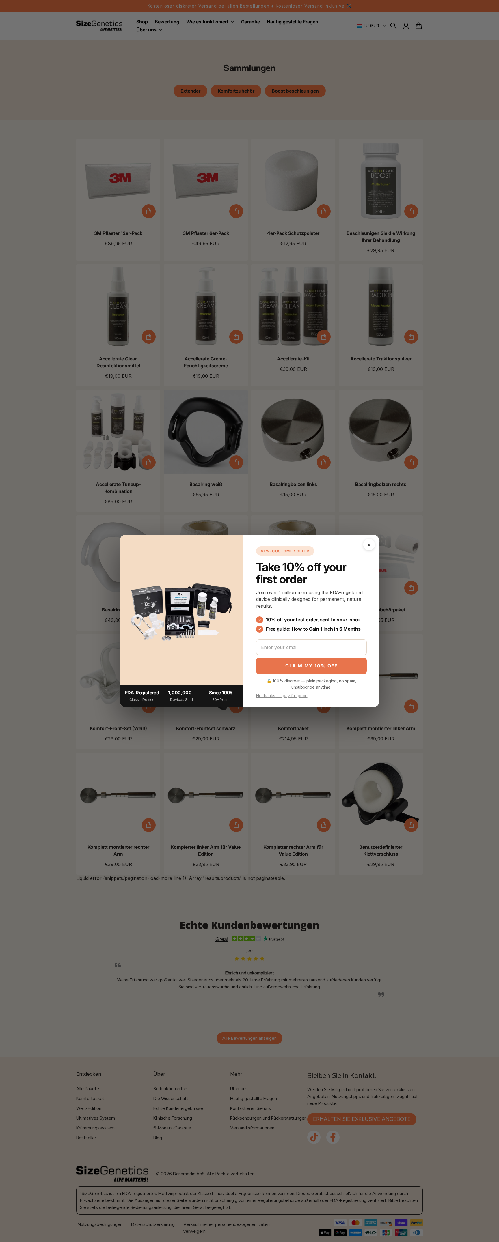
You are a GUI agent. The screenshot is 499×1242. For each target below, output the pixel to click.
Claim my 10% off (311, 666)
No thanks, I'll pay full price (282, 695)
